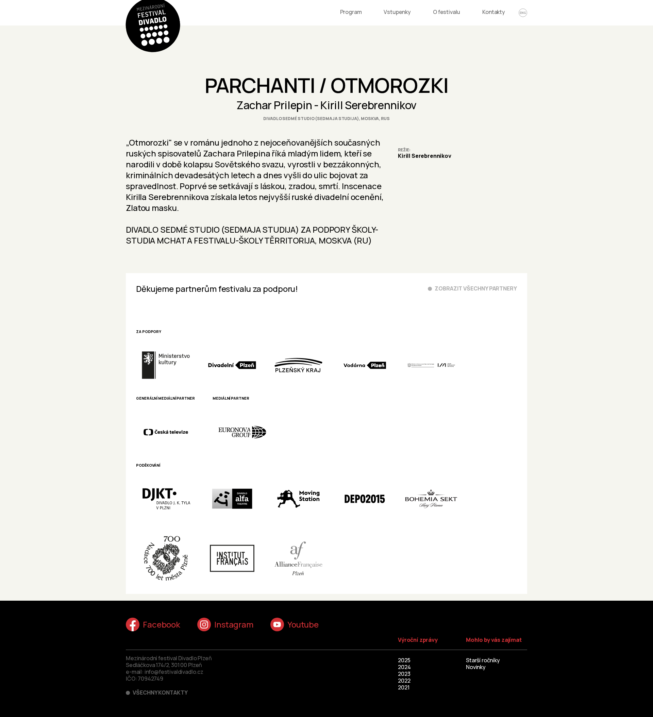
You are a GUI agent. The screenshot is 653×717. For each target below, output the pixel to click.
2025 (404, 660)
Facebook (161, 624)
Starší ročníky (483, 660)
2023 (404, 674)
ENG (523, 13)
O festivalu (446, 12)
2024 (404, 667)
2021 (403, 687)
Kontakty (493, 12)
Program (351, 12)
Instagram (233, 624)
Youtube (303, 624)
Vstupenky (397, 12)
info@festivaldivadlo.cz (174, 672)
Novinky (476, 667)
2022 (404, 680)
